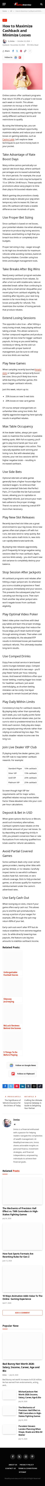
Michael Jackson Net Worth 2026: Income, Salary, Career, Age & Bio (29, 1394)
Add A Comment (22, 1313)
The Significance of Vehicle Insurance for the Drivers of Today (12, 1103)
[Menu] (4, 4)
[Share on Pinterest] (21, 51)
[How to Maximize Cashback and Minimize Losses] (22, 76)
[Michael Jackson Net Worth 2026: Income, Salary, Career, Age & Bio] (9, 1395)
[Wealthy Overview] (22, 4)
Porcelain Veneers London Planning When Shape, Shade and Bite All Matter (30, 1430)
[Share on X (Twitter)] (17, 51)
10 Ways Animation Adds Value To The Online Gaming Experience (22, 1297)
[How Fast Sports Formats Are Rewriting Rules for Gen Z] (22, 1236)
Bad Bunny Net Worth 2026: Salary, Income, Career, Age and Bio (21, 1367)
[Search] (41, 4)
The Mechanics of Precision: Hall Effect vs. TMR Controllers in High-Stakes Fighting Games (20, 1211)
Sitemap (22, 1472)
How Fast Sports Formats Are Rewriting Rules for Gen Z (17, 1255)
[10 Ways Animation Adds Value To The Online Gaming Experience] (22, 1278)
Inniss (12, 41)
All (5, 20)
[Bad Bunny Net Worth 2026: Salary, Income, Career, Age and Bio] (22, 1346)
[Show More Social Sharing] (30, 51)
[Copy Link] (25, 51)
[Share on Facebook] (13, 51)
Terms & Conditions (27, 1468)
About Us (13, 1465)
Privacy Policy (27, 1465)
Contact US (10, 1468)
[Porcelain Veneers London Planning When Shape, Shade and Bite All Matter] (9, 1429)
